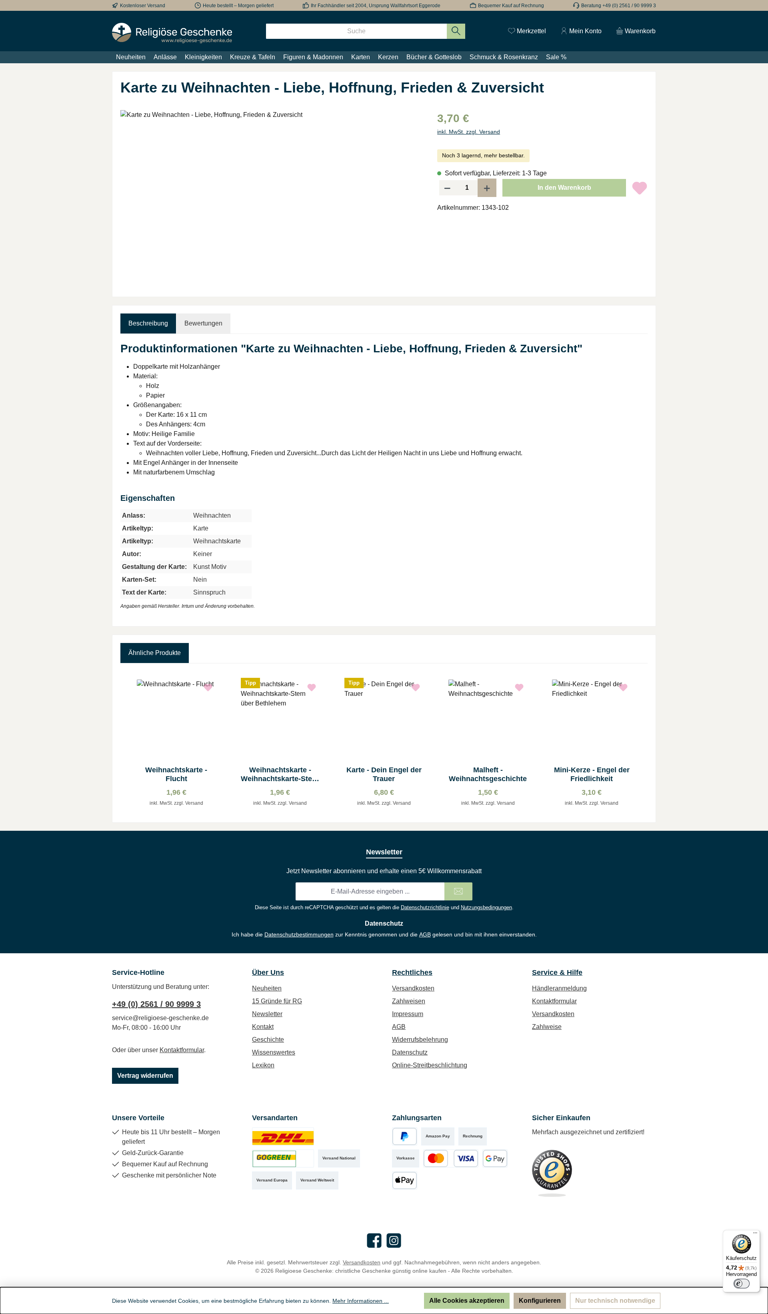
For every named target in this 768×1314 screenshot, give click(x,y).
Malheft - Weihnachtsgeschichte (488, 774)
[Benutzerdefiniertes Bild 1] (283, 1136)
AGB (425, 934)
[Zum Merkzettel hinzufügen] (640, 188)
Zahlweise (547, 1026)
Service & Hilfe (557, 972)
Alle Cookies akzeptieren (466, 1300)
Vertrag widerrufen (145, 1075)
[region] (270, 196)
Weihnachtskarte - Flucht (176, 774)
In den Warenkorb (564, 187)
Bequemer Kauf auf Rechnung (511, 5)
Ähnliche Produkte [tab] (154, 652)
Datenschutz (410, 1052)
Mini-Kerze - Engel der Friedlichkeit (592, 774)
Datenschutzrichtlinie (425, 907)
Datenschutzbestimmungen (299, 934)
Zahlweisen (408, 1001)
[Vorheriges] (126, 743)
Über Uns (268, 972)
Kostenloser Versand (142, 5)
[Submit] (458, 891)
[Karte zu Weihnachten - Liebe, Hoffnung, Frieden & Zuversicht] (270, 196)
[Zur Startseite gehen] (172, 33)
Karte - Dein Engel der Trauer (384, 774)
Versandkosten (413, 988)
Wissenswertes (273, 1052)
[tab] (148, 323)
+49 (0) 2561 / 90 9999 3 (156, 1004)
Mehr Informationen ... (360, 1301)
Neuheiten (267, 988)
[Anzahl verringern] (447, 188)
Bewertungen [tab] (203, 323)
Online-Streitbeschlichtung (429, 1065)
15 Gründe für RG (277, 1001)
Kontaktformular (182, 1050)
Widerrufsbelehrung (420, 1039)
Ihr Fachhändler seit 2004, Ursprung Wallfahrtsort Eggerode (375, 5)
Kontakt (263, 1026)
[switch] (742, 1283)
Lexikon (263, 1065)
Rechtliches (412, 972)
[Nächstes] (642, 743)
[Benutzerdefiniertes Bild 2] (283, 1158)
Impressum (407, 1014)
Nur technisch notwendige (615, 1300)
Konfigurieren (540, 1300)
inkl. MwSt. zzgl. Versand (468, 132)
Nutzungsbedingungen (486, 907)
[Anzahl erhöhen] (487, 188)
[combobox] (356, 31)
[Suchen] (456, 31)
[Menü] (755, 1235)
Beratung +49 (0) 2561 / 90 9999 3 (618, 5)
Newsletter (267, 1014)
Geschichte (268, 1039)
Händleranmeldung (559, 988)
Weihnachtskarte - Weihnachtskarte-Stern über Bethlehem (280, 774)
